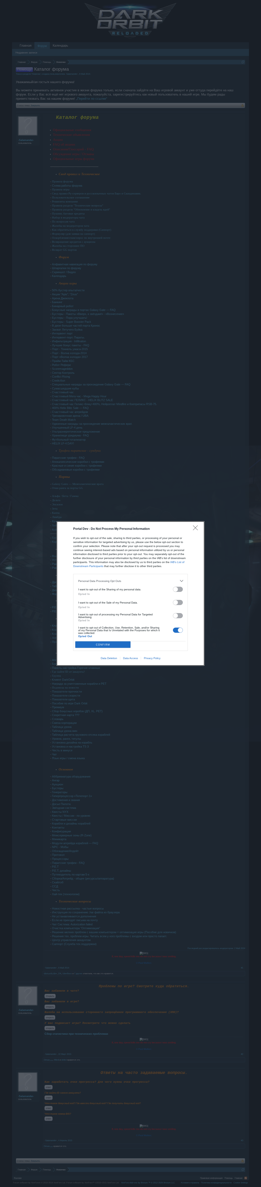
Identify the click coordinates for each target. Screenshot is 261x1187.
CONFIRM (103, 644)
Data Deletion (109, 658)
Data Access (130, 658)
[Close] (196, 529)
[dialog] (130, 593)
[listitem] (130, 581)
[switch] (178, 589)
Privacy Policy (152, 658)
